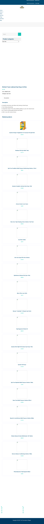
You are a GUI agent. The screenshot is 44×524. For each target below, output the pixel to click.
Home (1, 10)
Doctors (1, 15)
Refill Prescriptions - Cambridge (33, 3)
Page (1, 17)
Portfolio (2, 18)
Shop (1, 13)
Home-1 (1, 12)
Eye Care (9, 93)
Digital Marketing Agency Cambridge (22, 522)
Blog (1, 20)
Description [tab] (6, 98)
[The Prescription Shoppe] (22, 7)
